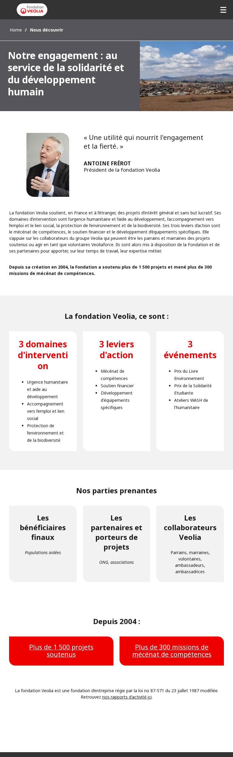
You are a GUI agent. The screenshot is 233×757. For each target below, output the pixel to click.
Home (16, 30)
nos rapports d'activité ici (127, 697)
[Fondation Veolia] (32, 9)
